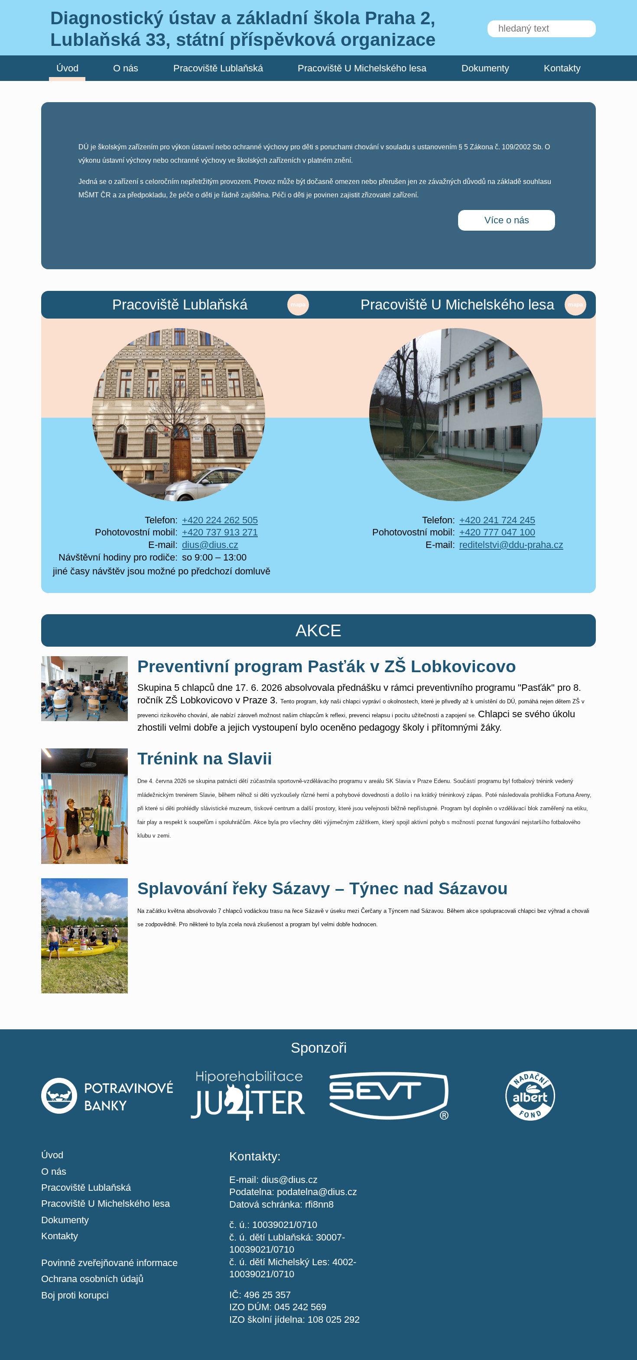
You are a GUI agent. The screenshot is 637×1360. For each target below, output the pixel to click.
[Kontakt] (507, 1198)
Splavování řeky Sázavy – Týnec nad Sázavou (322, 888)
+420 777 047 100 (497, 532)
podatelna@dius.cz (317, 1191)
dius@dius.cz (210, 544)
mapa (298, 304)
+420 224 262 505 (220, 520)
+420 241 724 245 (497, 520)
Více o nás (506, 220)
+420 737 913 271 (220, 532)
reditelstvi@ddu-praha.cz (511, 544)
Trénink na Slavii (204, 758)
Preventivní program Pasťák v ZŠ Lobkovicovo (326, 666)
